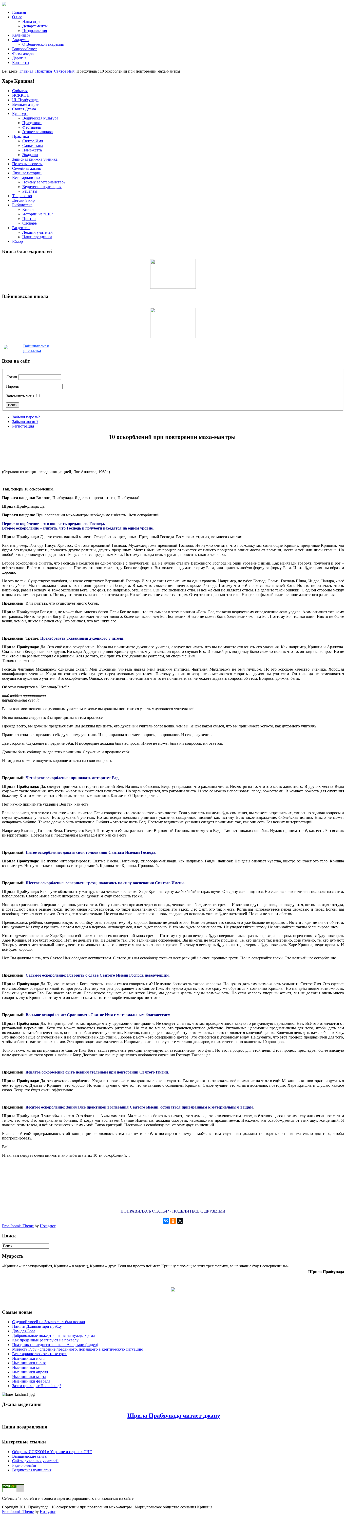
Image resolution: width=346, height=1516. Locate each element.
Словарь (29, 223)
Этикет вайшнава (37, 132)
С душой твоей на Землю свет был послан (48, 1322)
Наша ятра (31, 21)
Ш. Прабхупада (25, 100)
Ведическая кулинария (42, 186)
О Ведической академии (43, 44)
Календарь (21, 35)
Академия (20, 40)
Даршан (19, 58)
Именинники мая (27, 1367)
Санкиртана (32, 145)
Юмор (17, 241)
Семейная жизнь (26, 168)
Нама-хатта (32, 150)
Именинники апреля (30, 1372)
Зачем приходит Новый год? (36, 1386)
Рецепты (29, 191)
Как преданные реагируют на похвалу (45, 1340)
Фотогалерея (23, 53)
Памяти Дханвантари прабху (37, 1326)
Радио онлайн (24, 1465)
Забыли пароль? (26, 417)
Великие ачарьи (26, 104)
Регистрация (23, 426)
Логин (11, 377)
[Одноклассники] (173, 1221)
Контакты (20, 62)
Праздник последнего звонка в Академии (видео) (55, 1344)
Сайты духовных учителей (35, 1461)
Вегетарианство (26, 177)
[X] (180, 1221)
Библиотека (22, 205)
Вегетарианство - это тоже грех (39, 1354)
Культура (20, 113)
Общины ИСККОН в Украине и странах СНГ (52, 1452)
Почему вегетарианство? (43, 182)
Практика (43, 71)
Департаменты (35, 26)
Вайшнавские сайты (29, 1456)
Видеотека (21, 228)
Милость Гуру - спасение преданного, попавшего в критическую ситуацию (77, 1349)
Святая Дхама (24, 109)
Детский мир (23, 200)
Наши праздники (37, 237)
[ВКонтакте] (166, 1221)
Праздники (32, 123)
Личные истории (27, 173)
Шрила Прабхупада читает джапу (173, 1415)
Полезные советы (27, 164)
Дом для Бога (23, 1331)
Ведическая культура (40, 118)
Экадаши (30, 154)
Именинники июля (28, 1358)
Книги (28, 209)
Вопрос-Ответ (24, 49)
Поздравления (34, 30)
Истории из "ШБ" (37, 214)
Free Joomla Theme (18, 1226)
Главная (19, 12)
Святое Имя (64, 71)
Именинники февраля (31, 1381)
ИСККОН (21, 95)
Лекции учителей (37, 232)
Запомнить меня (20, 396)
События (20, 91)
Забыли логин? (25, 421)
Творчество (22, 196)
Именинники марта (29, 1376)
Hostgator (47, 1226)
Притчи (29, 218)
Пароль (12, 386)
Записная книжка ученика (34, 159)
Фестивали (31, 127)
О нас (17, 17)
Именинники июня (29, 1363)
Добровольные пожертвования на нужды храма (53, 1335)
